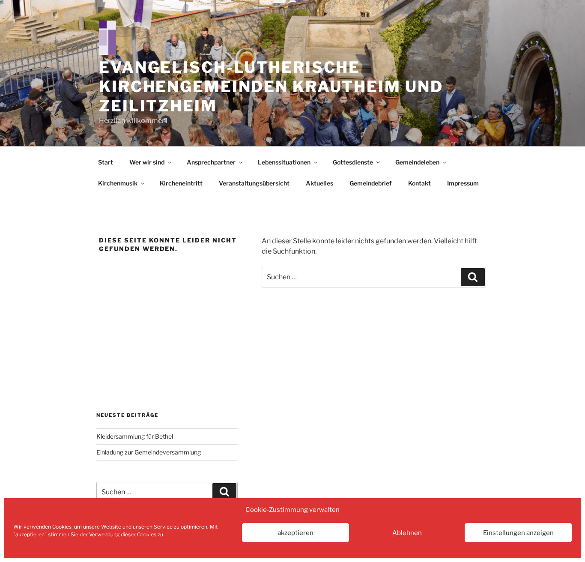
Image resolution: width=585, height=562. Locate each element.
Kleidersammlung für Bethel (134, 436)
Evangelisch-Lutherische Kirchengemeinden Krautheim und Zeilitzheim (271, 86)
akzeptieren (295, 533)
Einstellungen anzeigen (518, 533)
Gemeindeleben (417, 162)
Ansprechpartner (211, 162)
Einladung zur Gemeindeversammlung (148, 452)
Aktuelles (319, 183)
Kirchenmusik (117, 183)
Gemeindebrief (370, 183)
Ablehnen (407, 533)
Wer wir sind (146, 162)
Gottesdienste (353, 162)
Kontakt (419, 183)
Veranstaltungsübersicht (254, 183)
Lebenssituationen (284, 162)
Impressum (463, 183)
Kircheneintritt (181, 183)
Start (105, 162)
